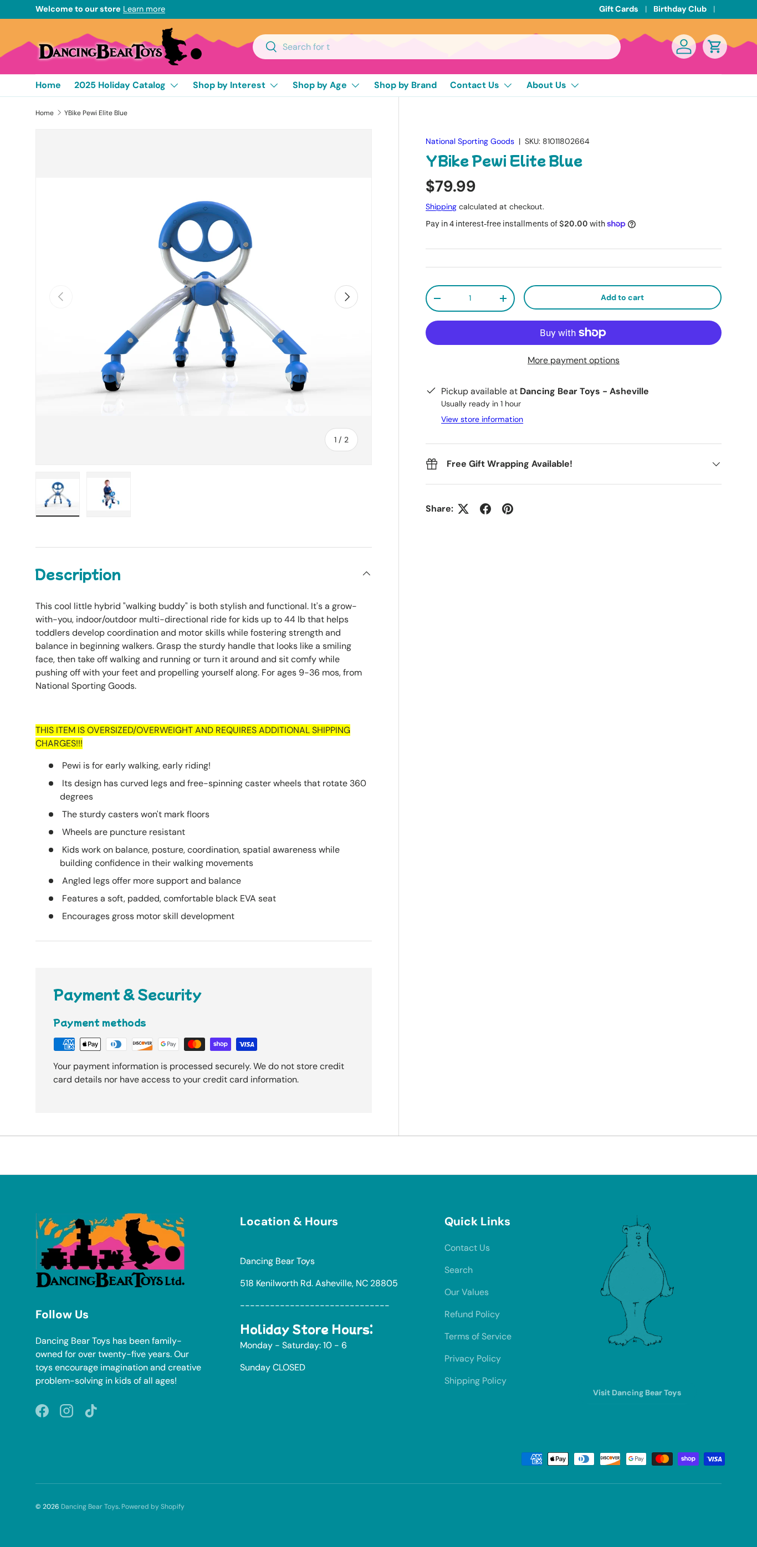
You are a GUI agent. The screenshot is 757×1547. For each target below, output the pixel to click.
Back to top (379, 1155)
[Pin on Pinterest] (508, 509)
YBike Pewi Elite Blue (95, 113)
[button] (715, 46)
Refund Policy (472, 1314)
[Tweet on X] (463, 509)
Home (48, 85)
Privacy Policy (472, 1358)
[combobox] (437, 46)
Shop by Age (320, 85)
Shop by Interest (229, 85)
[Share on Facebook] (485, 509)
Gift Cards (618, 9)
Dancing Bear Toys (90, 1506)
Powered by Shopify (153, 1506)
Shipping (441, 207)
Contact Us (474, 85)
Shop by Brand (405, 85)
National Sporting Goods (470, 141)
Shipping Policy (475, 1380)
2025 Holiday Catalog (120, 85)
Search (458, 1270)
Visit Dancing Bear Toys (637, 1393)
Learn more (144, 9)
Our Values (466, 1292)
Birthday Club (680, 9)
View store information (482, 419)
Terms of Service (478, 1336)
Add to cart (622, 297)
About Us (546, 85)
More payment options (574, 360)
